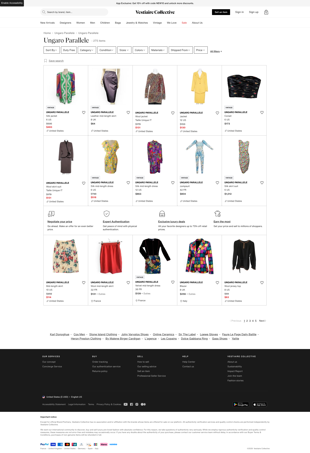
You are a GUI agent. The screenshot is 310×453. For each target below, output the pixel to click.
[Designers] (73, 22)
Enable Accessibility (12, 3)
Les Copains (169, 339)
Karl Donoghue (59, 334)
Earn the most (222, 221)
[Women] (87, 22)
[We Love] (179, 22)
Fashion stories (235, 380)
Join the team (234, 376)
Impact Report (235, 371)
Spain (90, 448)
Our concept (49, 362)
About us (232, 362)
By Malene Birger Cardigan (122, 339)
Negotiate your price (59, 221)
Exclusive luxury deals (171, 221)
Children (105, 23)
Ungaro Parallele (64, 33)
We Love (172, 23)
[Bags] (123, 22)
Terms (91, 404)
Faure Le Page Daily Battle (239, 334)
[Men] (97, 22)
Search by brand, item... (59, 12)
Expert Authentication (116, 221)
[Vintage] (164, 22)
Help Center (188, 362)
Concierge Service (52, 366)
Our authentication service (106, 366)
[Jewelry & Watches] (150, 22)
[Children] (112, 22)
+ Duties (100, 294)
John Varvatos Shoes (135, 334)
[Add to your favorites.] (84, 112)
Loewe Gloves (209, 334)
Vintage (157, 23)
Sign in (239, 12)
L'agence (150, 339)
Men (92, 23)
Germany (82, 448)
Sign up (253, 12)
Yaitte (235, 339)
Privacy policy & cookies (109, 404)
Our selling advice (146, 366)
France (43, 448)
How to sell (143, 362)
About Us (197, 23)
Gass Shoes (219, 339)
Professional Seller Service (151, 376)
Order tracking (100, 362)
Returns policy (99, 371)
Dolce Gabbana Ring (194, 339)
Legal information (76, 404)
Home (47, 33)
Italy (96, 448)
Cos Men (79, 334)
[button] (266, 12)
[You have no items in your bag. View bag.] (266, 12)
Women (80, 23)
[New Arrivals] (57, 22)
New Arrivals (47, 23)
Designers (65, 23)
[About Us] (205, 22)
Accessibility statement (54, 404)
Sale (184, 23)
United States (70, 448)
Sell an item (221, 12)
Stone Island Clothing (103, 334)
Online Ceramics (163, 334)
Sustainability (234, 366)
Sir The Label (187, 334)
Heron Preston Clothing (86, 339)
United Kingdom (55, 448)
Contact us (188, 366)
